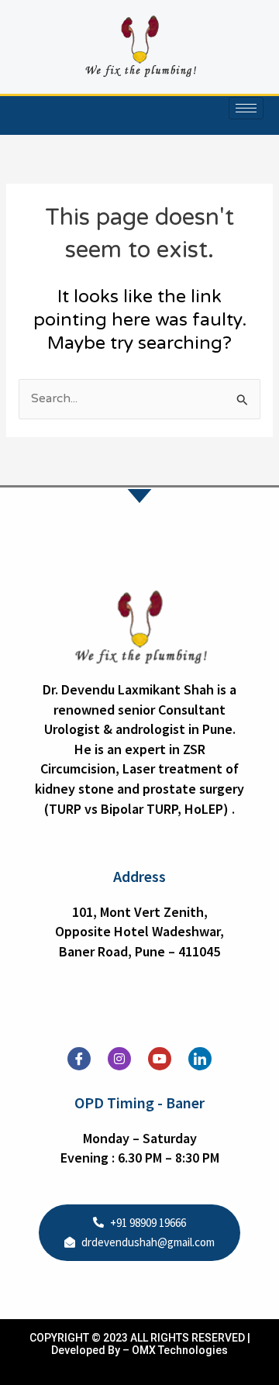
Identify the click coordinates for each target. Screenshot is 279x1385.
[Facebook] (79, 1058)
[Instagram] (119, 1058)
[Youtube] (159, 1058)
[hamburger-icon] (246, 108)
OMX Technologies (180, 1350)
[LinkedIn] (200, 1058)
